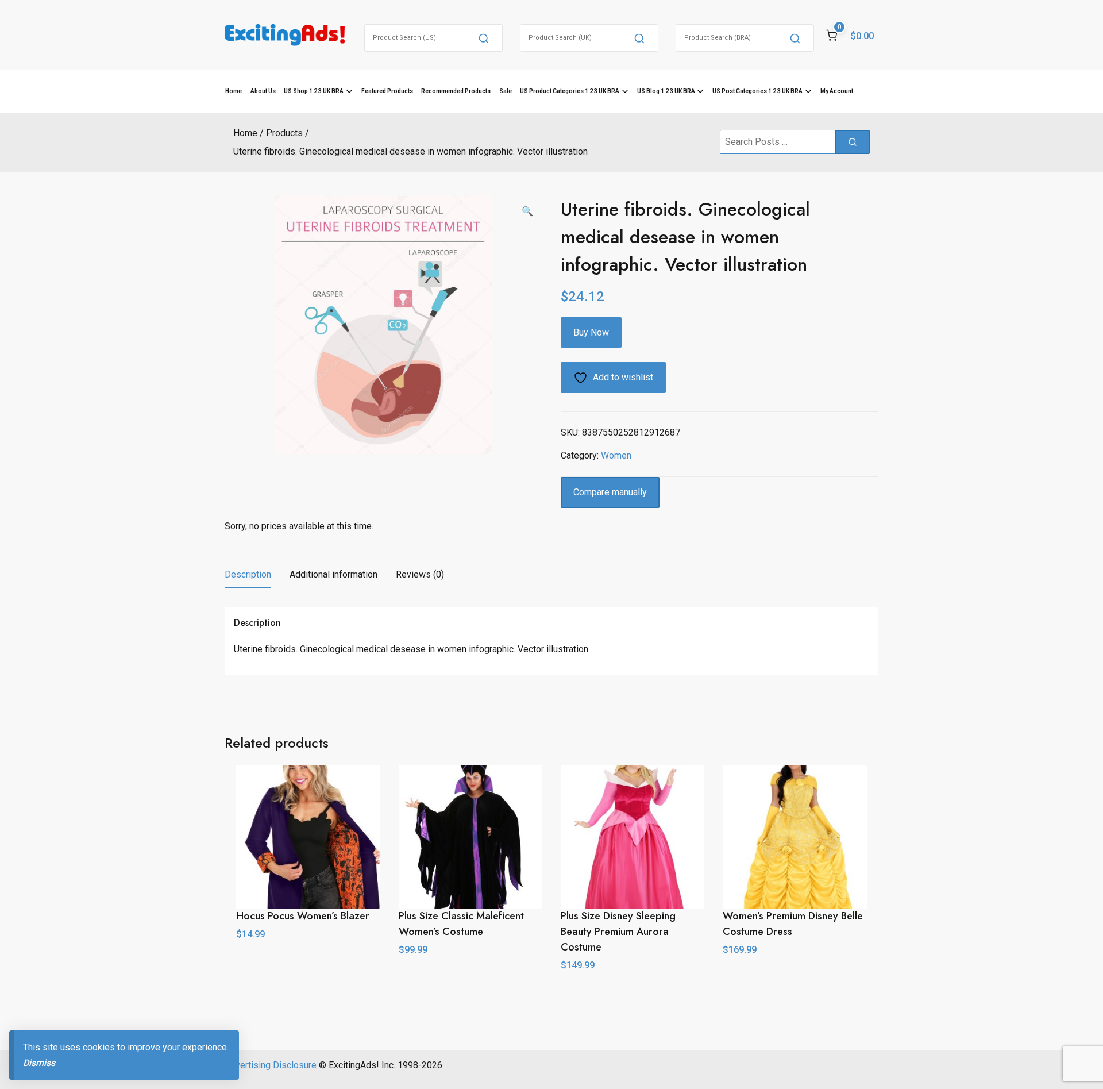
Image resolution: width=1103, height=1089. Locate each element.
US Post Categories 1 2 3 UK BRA (757, 91)
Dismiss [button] (39, 1062)
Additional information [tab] (333, 574)
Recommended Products (456, 91)
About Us (263, 91)
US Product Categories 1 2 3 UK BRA (569, 91)
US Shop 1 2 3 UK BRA (314, 91)
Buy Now (591, 332)
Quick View (308, 959)
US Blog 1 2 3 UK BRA (666, 91)
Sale (505, 91)
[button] (527, 211)
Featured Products (387, 91)
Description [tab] (248, 574)
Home (233, 91)
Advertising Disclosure (271, 1065)
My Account (836, 91)
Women (616, 455)
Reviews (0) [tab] (420, 574)
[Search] (483, 38)
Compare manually (610, 492)
